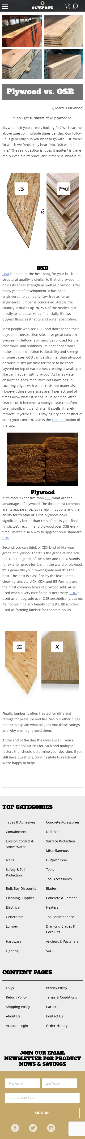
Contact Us (54, 1016)
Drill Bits (53, 831)
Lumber (12, 926)
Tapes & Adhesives (20, 822)
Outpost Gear (56, 860)
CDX (5, 537)
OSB (5, 274)
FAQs (10, 988)
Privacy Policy (56, 988)
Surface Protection (60, 841)
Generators (15, 917)
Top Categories (27, 807)
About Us (13, 1016)
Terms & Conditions (61, 997)
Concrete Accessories (63, 822)
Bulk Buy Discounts (21, 888)
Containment (16, 831)
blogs (76, 719)
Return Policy (16, 997)
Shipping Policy (18, 1006)
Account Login (17, 1025)
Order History (57, 1025)
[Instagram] (51, 1128)
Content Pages (27, 972)
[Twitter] (33, 1128)
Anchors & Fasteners (62, 941)
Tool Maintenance (60, 917)
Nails (10, 860)
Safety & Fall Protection (15, 872)
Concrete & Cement (61, 898)
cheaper (59, 419)
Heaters (52, 907)
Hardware (13, 941)
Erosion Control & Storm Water (20, 844)
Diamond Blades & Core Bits (60, 929)
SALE (50, 951)
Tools (50, 869)
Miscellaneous (57, 850)
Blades (51, 888)
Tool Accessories (59, 879)
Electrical (13, 907)
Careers (52, 1006)
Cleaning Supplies (20, 898)
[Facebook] (15, 1128)
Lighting (12, 951)
